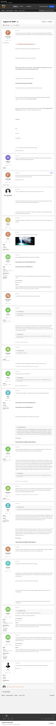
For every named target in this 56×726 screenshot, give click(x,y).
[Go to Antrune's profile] (8, 310)
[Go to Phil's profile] (8, 665)
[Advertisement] (28, 15)
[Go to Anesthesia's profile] (8, 349)
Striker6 (8, 224)
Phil (8, 669)
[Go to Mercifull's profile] (8, 256)
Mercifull (8, 261)
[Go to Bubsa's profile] (8, 392)
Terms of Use (17, 724)
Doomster (8, 567)
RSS (12, 718)
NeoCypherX (8, 299)
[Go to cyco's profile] (8, 234)
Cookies (8, 718)
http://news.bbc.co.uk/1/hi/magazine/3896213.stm (25, 262)
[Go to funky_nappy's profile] (3, 25)
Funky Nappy (7, 42)
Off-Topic (17, 25)
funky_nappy (7, 25)
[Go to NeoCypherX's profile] (8, 295)
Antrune (8, 314)
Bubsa (8, 396)
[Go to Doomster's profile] (8, 563)
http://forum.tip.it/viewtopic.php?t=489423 (23, 83)
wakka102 (8, 161)
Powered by (49, 718)
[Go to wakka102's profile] (8, 157)
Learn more (2, 1)
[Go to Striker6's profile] (8, 220)
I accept (51, 723)
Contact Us (4, 718)
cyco (8, 238)
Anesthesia (8, 353)
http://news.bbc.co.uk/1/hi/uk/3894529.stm (24, 266)
